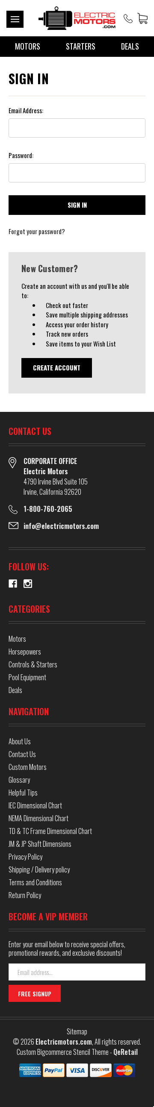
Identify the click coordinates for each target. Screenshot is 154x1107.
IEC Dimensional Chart (35, 805)
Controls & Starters (33, 664)
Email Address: (26, 110)
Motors (27, 46)
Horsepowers (25, 651)
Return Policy (25, 895)
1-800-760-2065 (48, 509)
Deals (130, 46)
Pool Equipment (27, 677)
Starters (80, 46)
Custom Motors (28, 767)
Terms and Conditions (35, 882)
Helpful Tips (23, 792)
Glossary (19, 780)
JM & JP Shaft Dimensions (40, 844)
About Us (20, 741)
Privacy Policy (25, 857)
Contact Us (22, 754)
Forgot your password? (37, 231)
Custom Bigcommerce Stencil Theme (63, 1052)
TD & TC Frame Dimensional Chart (50, 831)
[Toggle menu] (15, 19)
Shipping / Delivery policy (39, 869)
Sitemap (77, 1031)
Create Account (56, 367)
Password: (21, 155)
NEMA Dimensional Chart (38, 818)
